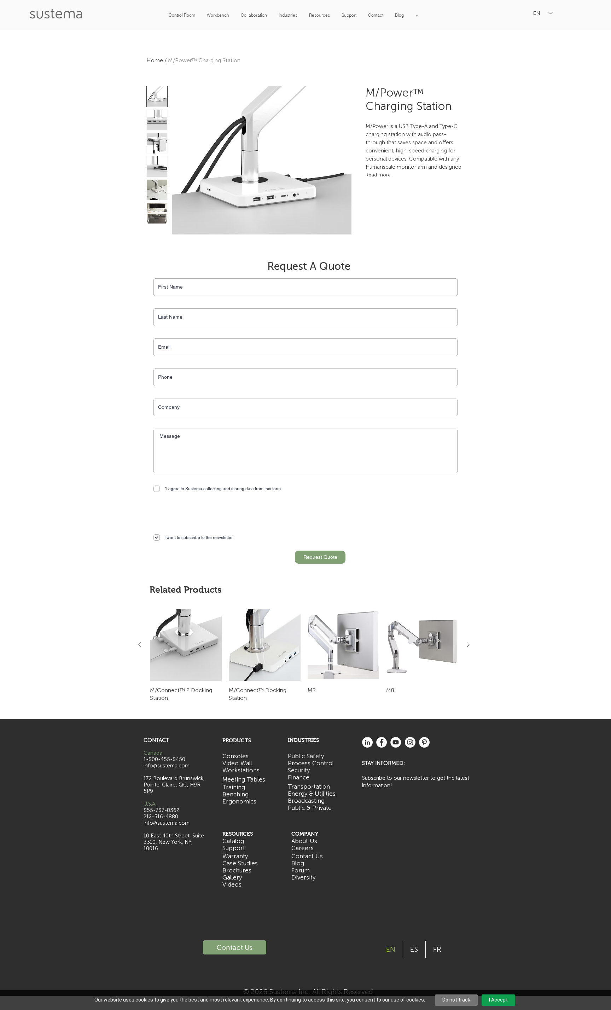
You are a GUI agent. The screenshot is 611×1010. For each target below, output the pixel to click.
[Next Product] (468, 644)
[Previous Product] (139, 644)
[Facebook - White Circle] (381, 742)
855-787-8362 (161, 810)
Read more (378, 175)
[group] (303, 656)
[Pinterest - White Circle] (424, 742)
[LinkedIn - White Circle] (367, 742)
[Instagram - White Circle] (410, 742)
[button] (182, 15)
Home (154, 60)
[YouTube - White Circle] (395, 742)
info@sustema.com (167, 823)
